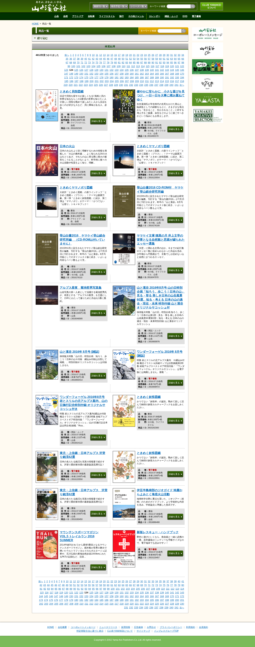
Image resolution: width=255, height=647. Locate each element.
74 (93, 62)
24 (145, 55)
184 (132, 77)
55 (141, 59)
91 (156, 62)
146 (182, 70)
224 (91, 85)
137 (137, 70)
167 (167, 73)
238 (161, 85)
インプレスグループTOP (166, 631)
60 (160, 59)
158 (122, 73)
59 (156, 59)
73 (89, 62)
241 (176, 85)
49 (119, 59)
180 (111, 77)
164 (152, 73)
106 (103, 66)
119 (167, 66)
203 (107, 81)
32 (175, 55)
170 (182, 73)
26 (153, 55)
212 (152, 81)
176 (91, 77)
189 (157, 77)
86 (138, 62)
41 (89, 59)
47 (112, 59)
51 (126, 59)
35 (67, 59)
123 (66, 70)
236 (151, 85)
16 (115, 55)
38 (78, 59)
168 (172, 73)
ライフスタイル (107, 16)
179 (106, 77)
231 (126, 85)
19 (126, 55)
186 (142, 77)
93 (164, 62)
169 (177, 73)
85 (134, 62)
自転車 (91, 16)
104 (93, 66)
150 (81, 73)
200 (92, 81)
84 (130, 62)
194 (182, 77)
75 (97, 62)
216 (172, 81)
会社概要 (62, 627)
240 (171, 85)
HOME (35, 23)
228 (111, 85)
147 (66, 73)
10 (93, 55)
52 (130, 59)
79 (112, 62)
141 (157, 70)
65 (179, 59)
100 (73, 66)
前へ (67, 55)
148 (71, 73)
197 (76, 81)
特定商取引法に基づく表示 (90, 631)
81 (119, 62)
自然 (65, 16)
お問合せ (151, 627)
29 (164, 55)
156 (111, 73)
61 (164, 59)
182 (122, 77)
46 (108, 59)
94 (168, 62)
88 (145, 62)
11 (97, 55)
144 (172, 70)
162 (142, 73)
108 (114, 66)
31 (171, 55)
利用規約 (190, 627)
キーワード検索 (157, 6)
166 (162, 73)
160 (132, 73)
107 (109, 66)
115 (148, 66)
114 (143, 66)
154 (101, 73)
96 (175, 62)
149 (76, 73)
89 (149, 62)
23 (141, 55)
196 (71, 81)
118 (162, 66)
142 (162, 70)
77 (104, 62)
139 (147, 70)
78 (108, 62)
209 (137, 81)
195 (66, 81)
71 (82, 62)
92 (160, 62)
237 (156, 85)
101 (78, 66)
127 (86, 70)
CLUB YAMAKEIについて (211, 6)
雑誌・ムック (171, 16)
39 (82, 59)
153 (96, 73)
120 (172, 66)
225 (96, 85)
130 (101, 70)
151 (86, 73)
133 (117, 70)
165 (157, 73)
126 (81, 70)
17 (119, 55)
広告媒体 (138, 627)
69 (74, 62)
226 (101, 85)
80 (115, 62)
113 (138, 66)
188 (152, 77)
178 (101, 77)
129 (96, 70)
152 (91, 73)
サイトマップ (143, 631)
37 (74, 59)
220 (71, 85)
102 (83, 66)
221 (76, 85)
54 (138, 59)
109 (119, 66)
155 (106, 73)
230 (121, 85)
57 (149, 59)
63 (171, 59)
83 (126, 62)
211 (147, 81)
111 (128, 66)
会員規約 (203, 627)
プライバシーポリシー (171, 627)
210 (142, 81)
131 (106, 70)
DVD (185, 16)
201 (97, 81)
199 (86, 81)
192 (172, 77)
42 (93, 59)
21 (134, 55)
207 (127, 81)
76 (100, 62)
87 (141, 62)
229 (116, 85)
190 (162, 77)
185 (137, 77)
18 (123, 55)
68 (70, 62)
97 (179, 62)
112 (133, 66)
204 (112, 81)
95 (171, 62)
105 (98, 66)
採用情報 (125, 627)
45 (104, 59)
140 (152, 70)
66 (182, 59)
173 (76, 77)
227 (106, 85)
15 (112, 55)
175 (86, 77)
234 (141, 85)
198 (81, 81)
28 (160, 55)
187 (147, 77)
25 (149, 55)
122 (182, 66)
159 (127, 73)
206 (122, 81)
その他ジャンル (136, 16)
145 (177, 70)
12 (100, 55)
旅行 (121, 16)
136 (132, 70)
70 (78, 62)
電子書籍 (196, 16)
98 (182, 62)
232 (131, 85)
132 (111, 70)
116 (152, 66)
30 (168, 55)
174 (81, 77)
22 (138, 55)
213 (157, 81)
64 (175, 59)
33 (179, 55)
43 (97, 59)
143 (167, 70)
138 (142, 70)
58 (153, 59)
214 (162, 81)
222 (81, 85)
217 (177, 81)
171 (66, 77)
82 (123, 62)
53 (134, 59)
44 (100, 59)
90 (153, 62)
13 (104, 55)
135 (127, 70)
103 (88, 66)
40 (85, 59)
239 (166, 85)
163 (147, 73)
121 (177, 66)
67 (67, 62)
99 (69, 66)
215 (167, 81)
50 (123, 59)
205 (117, 81)
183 (127, 77)
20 (130, 55)
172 (71, 77)
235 (146, 85)
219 (66, 85)
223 (86, 85)
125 (76, 70)
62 (168, 59)
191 (167, 77)
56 (145, 59)
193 (177, 77)
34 (182, 55)
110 (123, 66)
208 (132, 81)
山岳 (56, 16)
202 (102, 81)
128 (91, 70)
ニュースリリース (108, 627)
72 (85, 62)
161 (137, 73)
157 (117, 73)
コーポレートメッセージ (83, 627)
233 (136, 85)
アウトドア (77, 16)
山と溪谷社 (49, 6)
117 (157, 66)
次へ (182, 85)
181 (117, 77)
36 (70, 59)
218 (182, 81)
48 (115, 59)
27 (156, 55)
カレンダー (154, 16)
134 (122, 70)
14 (108, 55)
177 (96, 77)
